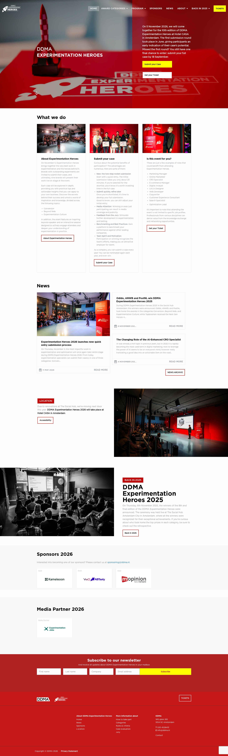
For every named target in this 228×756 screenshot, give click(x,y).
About (181, 8)
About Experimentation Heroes (57, 238)
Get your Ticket (151, 75)
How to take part (124, 719)
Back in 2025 (199, 8)
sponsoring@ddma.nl (118, 562)
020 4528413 (163, 727)
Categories (121, 723)
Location (80, 729)
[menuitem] (93, 8)
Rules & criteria (123, 726)
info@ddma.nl (163, 730)
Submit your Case (152, 64)
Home (93, 8)
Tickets (220, 9)
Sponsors (156, 8)
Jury (118, 732)
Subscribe (165, 672)
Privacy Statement (69, 751)
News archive (175, 372)
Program (137, 8)
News (169, 8)
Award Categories (113, 8)
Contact (159, 735)
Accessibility (45, 420)
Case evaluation (123, 729)
